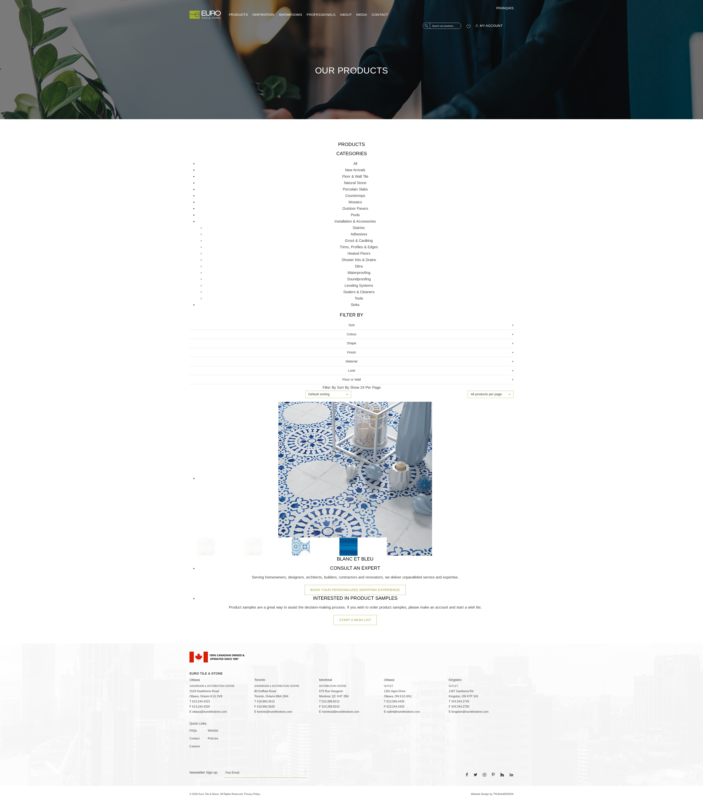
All (355, 164)
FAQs (193, 730)
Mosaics (355, 202)
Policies (213, 738)
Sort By (343, 387)
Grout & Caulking (359, 241)
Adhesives (359, 234)
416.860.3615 (266, 701)
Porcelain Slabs (355, 189)
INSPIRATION (263, 15)
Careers (194, 746)
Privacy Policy (252, 793)
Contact (380, 15)
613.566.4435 (395, 701)
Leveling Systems (359, 285)
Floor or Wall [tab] (351, 379)
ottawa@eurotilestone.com (209, 711)
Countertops (355, 196)
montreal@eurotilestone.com (340, 711)
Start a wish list (355, 620)
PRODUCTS (238, 15)
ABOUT (346, 15)
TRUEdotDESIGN (503, 793)
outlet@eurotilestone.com (403, 711)
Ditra (359, 266)
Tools (359, 298)
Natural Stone (355, 183)
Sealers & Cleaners (359, 292)
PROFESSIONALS (321, 15)
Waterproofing (358, 273)
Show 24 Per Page (365, 387)
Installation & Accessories (355, 221)
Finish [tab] (351, 352)
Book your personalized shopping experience (355, 590)
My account (491, 26)
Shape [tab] (351, 343)
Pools (355, 215)
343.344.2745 (460, 701)
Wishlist (213, 730)
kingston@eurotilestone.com (469, 711)
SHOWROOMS (290, 15)
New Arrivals (355, 170)
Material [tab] (351, 361)
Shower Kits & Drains (359, 260)
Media (361, 15)
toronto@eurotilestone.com (274, 711)
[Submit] (305, 772)
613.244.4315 (201, 701)
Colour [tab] (351, 334)
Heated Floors (358, 253)
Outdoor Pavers (355, 208)
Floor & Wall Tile (355, 176)
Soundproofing (359, 279)
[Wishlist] (468, 26)
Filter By (329, 387)
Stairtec (359, 228)
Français (505, 8)
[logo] (205, 14)
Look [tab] (351, 370)
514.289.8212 (331, 701)
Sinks (355, 305)
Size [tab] (351, 325)
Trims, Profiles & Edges (359, 247)
